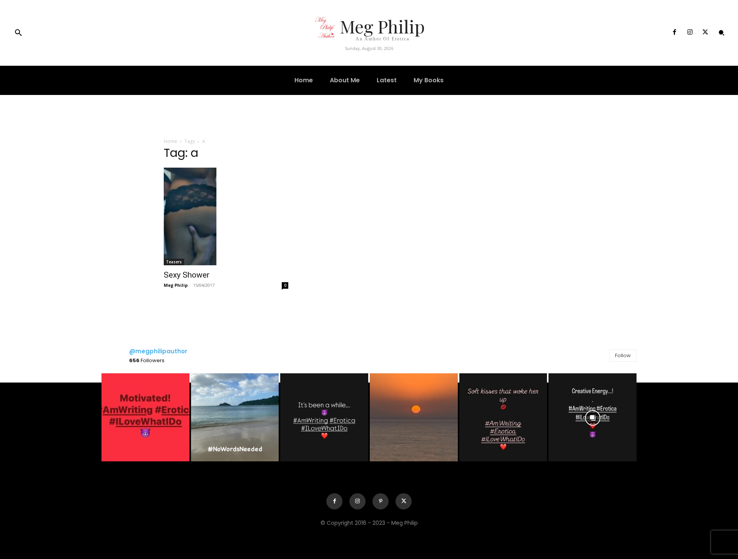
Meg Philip (176, 285)
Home (170, 141)
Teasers (174, 262)
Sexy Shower (186, 275)
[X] (705, 32)
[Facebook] (674, 32)
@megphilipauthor (158, 351)
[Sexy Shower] (226, 216)
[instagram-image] (145, 417)
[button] (18, 33)
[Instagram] (690, 32)
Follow (623, 355)
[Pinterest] (380, 501)
